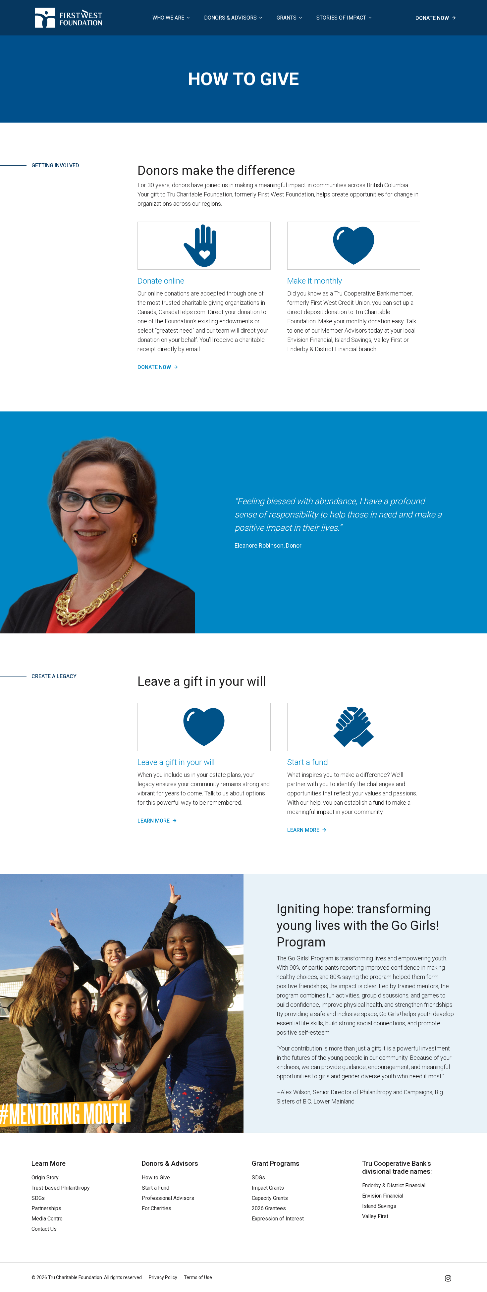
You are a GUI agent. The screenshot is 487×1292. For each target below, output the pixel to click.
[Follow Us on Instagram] (448, 1277)
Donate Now (154, 367)
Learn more (154, 821)
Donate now (432, 18)
